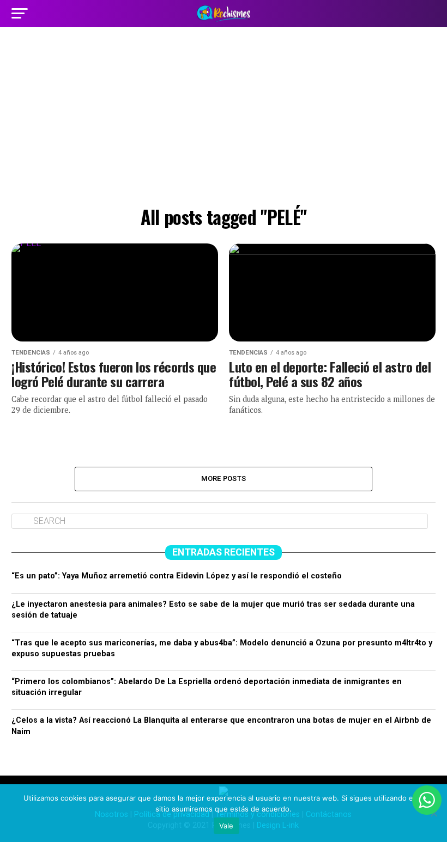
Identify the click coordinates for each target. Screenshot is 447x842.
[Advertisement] (223, 120)
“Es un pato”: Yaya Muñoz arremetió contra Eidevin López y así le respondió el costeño (176, 576)
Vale (226, 825)
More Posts (223, 478)
